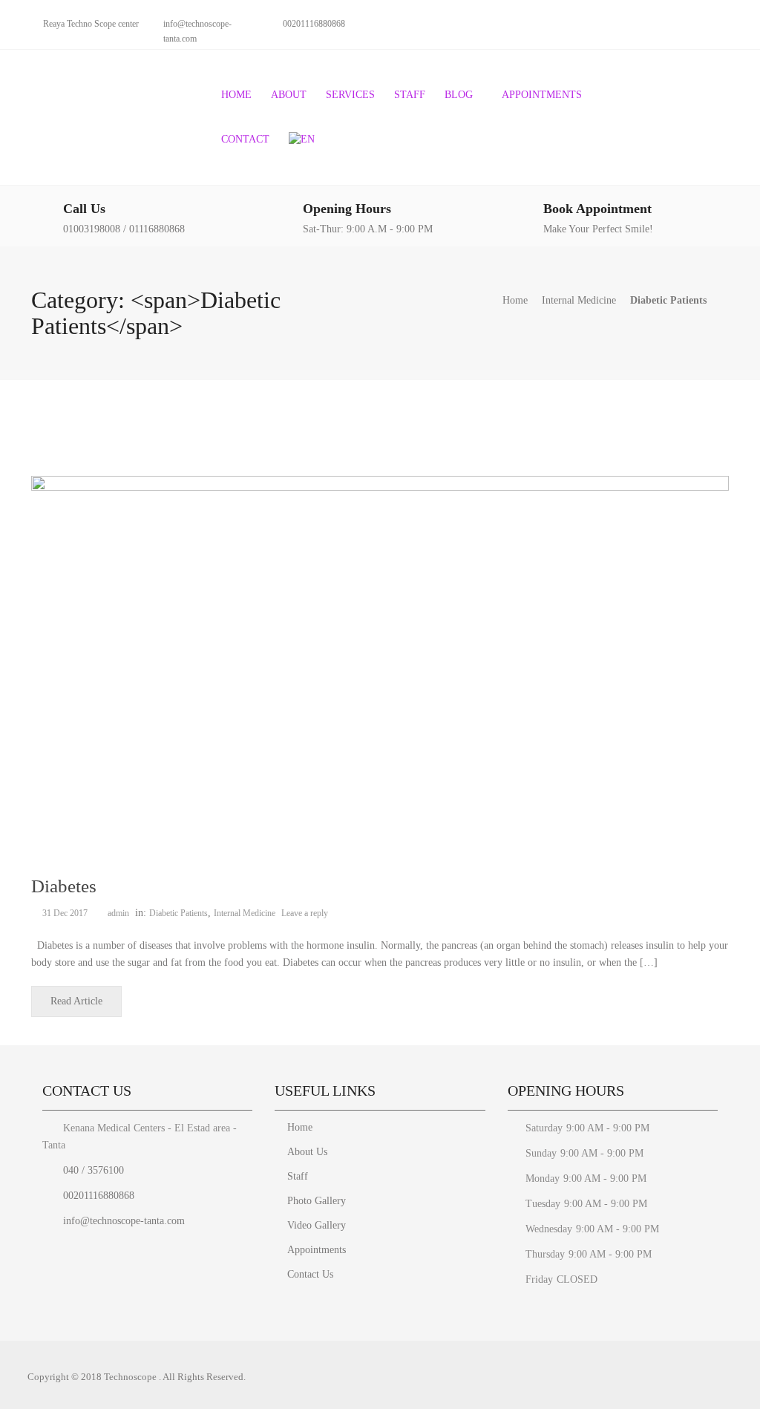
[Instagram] (723, 23)
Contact (245, 139)
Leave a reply (305, 913)
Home (236, 94)
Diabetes (63, 886)
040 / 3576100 (92, 1170)
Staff (409, 94)
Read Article (76, 1001)
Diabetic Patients (178, 913)
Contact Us (310, 1274)
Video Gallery (316, 1225)
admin (118, 913)
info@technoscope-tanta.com (122, 1220)
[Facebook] (697, 23)
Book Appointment (597, 208)
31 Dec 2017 (65, 913)
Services (350, 94)
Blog (459, 94)
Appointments (542, 94)
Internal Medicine (579, 300)
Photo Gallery (316, 1200)
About (289, 94)
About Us (307, 1151)
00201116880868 (97, 1195)
